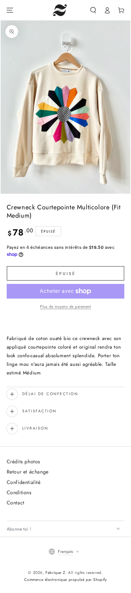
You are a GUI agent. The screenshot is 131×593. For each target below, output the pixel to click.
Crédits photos (23, 461)
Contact (15, 502)
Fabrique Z (55, 572)
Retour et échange (28, 471)
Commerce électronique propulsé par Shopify (65, 579)
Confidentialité (24, 482)
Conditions (19, 492)
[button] (93, 10)
